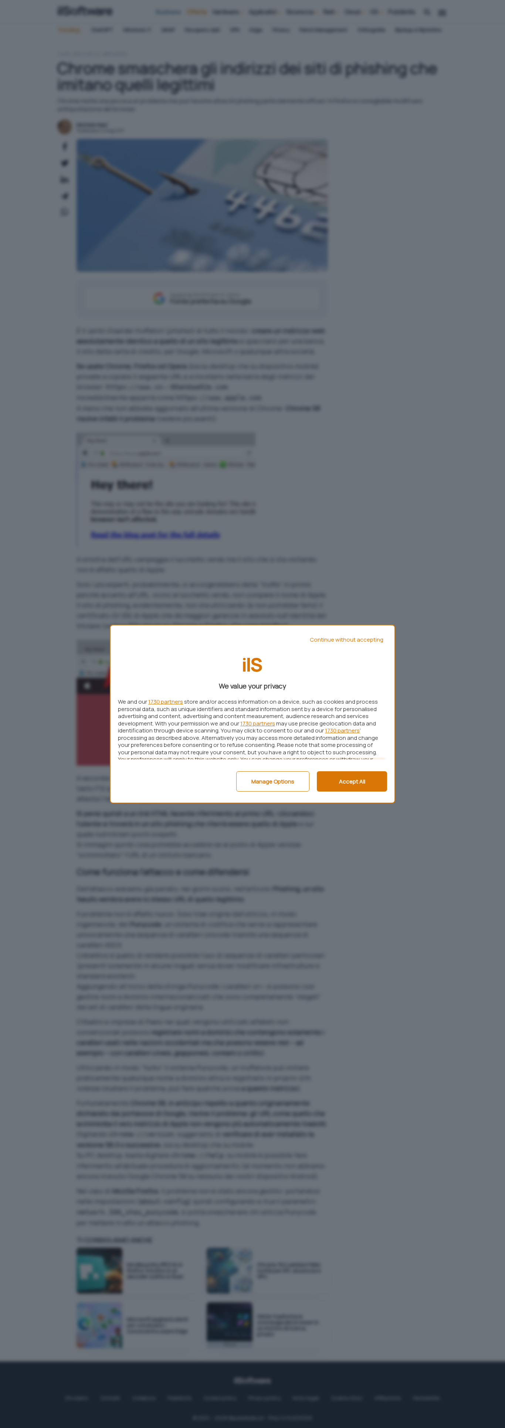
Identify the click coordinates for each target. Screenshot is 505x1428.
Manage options (272, 781)
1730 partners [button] (165, 702)
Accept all (352, 781)
